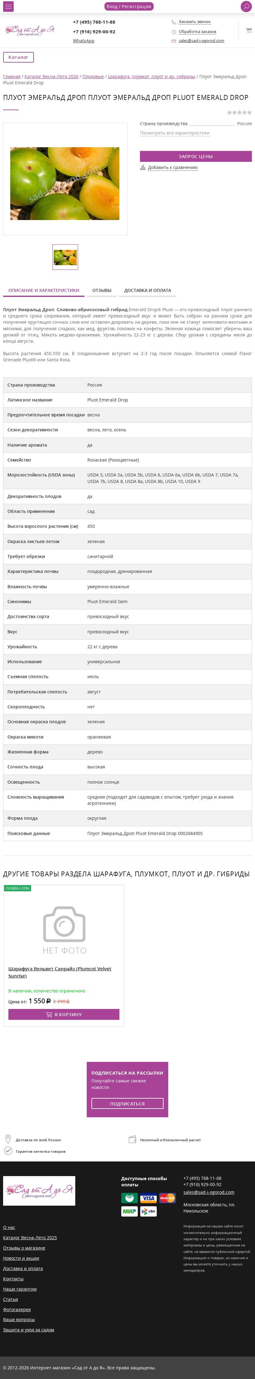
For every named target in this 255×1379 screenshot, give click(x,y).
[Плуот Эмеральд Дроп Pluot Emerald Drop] (64, 183)
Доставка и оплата (147, 290)
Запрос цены (196, 156)
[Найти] (246, 6)
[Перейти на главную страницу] (29, 30)
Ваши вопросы (19, 1319)
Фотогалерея (17, 1309)
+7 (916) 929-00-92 (94, 31)
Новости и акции (21, 1258)
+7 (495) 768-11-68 (94, 22)
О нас (9, 1227)
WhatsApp (84, 41)
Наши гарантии (20, 1289)
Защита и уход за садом (28, 1330)
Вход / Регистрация (129, 6)
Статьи (10, 1299)
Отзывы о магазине (24, 1248)
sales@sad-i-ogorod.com (201, 40)
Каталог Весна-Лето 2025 (30, 1238)
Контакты (13, 1279)
